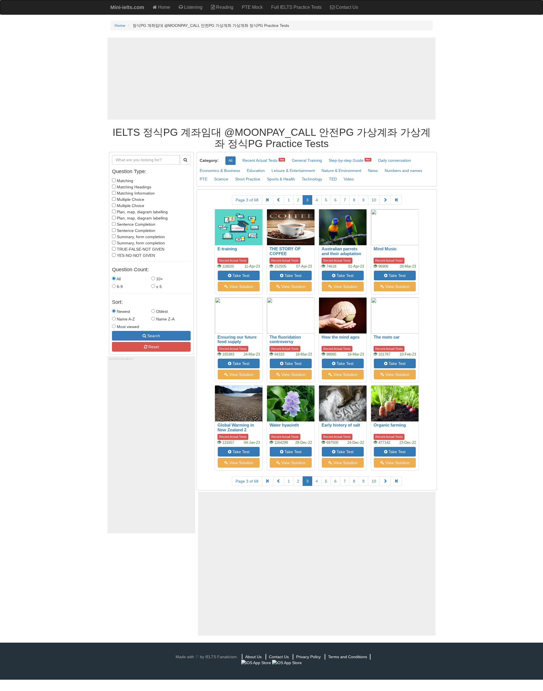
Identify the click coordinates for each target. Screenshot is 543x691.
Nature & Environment (341, 170)
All (118, 279)
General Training (307, 160)
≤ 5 (158, 286)
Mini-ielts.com (127, 7)
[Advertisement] (271, 78)
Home (163, 7)
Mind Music (385, 248)
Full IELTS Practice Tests (296, 7)
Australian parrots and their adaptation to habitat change (341, 253)
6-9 (119, 286)
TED (333, 179)
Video (349, 179)
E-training (227, 248)
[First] (267, 200)
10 (374, 200)
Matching (124, 180)
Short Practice (247, 179)
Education (256, 170)
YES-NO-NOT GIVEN (135, 255)
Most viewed (127, 326)
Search (153, 335)
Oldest (161, 311)
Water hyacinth (284, 425)
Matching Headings (133, 187)
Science (221, 179)
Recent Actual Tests (259, 160)
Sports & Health (281, 179)
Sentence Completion (135, 224)
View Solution (240, 286)
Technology (312, 179)
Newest (123, 311)
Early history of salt (341, 425)
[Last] (396, 200)
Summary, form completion (140, 236)
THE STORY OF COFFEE (285, 251)
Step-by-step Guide (346, 160)
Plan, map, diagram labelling (142, 212)
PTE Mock (252, 7)
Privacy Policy (308, 657)
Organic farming (390, 425)
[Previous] (278, 200)
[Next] (385, 200)
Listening (192, 7)
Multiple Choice (130, 199)
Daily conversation (394, 160)
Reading (224, 7)
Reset (153, 347)
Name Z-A (164, 319)
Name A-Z (125, 319)
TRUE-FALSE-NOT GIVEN (140, 249)
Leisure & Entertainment (293, 170)
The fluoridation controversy (285, 339)
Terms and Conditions (347, 657)
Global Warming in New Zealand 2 (235, 427)
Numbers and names (403, 170)
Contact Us (346, 7)
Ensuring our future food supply (237, 339)
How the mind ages (340, 337)
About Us (253, 657)
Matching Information (135, 193)
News (373, 170)
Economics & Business (220, 170)
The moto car (387, 337)
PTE (203, 179)
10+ (159, 279)
